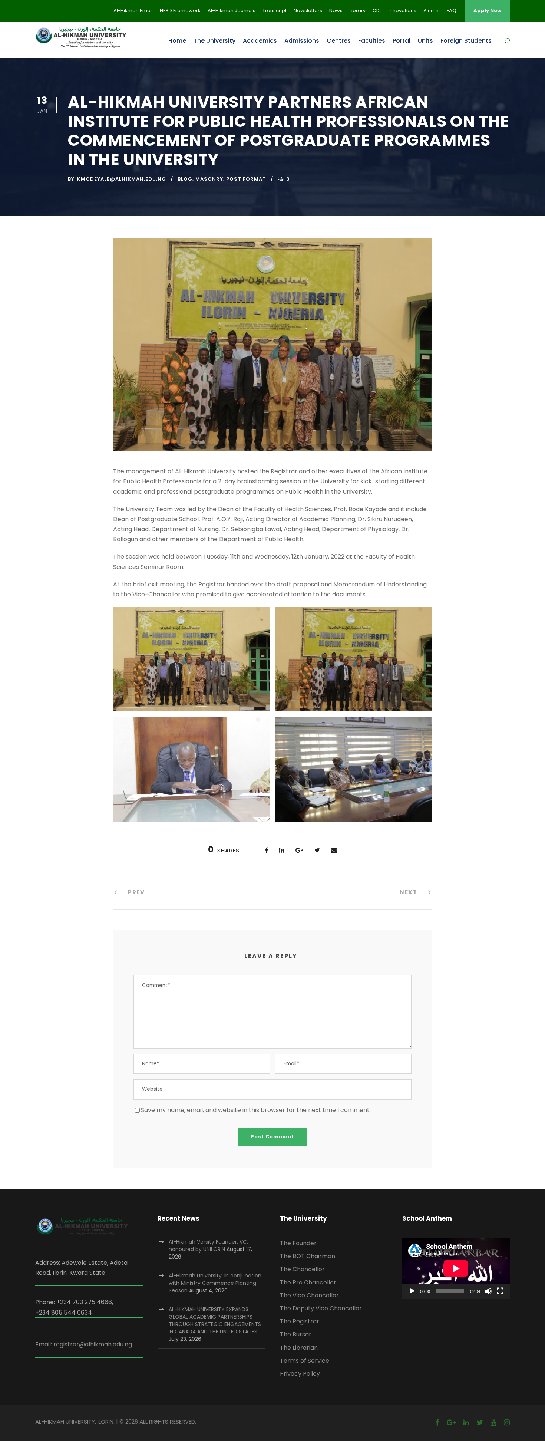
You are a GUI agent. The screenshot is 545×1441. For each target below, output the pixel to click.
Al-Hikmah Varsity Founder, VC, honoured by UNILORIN (208, 1245)
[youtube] (493, 1423)
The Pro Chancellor (308, 1282)
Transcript (274, 10)
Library (358, 10)
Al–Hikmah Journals (231, 10)
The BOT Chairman (307, 1256)
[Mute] (488, 1291)
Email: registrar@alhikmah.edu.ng (83, 1344)
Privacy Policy (300, 1373)
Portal (401, 40)
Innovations (402, 10)
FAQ (451, 10)
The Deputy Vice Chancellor (321, 1308)
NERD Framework (180, 10)
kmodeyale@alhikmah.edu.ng (121, 178)
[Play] (412, 1291)
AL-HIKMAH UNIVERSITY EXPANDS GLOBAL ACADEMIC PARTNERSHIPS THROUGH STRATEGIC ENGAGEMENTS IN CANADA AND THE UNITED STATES (215, 1320)
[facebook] (437, 1423)
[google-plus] (451, 1423)
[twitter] (479, 1423)
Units (425, 40)
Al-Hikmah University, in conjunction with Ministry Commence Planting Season (215, 1283)
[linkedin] (466, 1423)
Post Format (246, 178)
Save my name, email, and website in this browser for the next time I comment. (256, 1110)
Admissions (301, 40)
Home (177, 40)
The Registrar (299, 1321)
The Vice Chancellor (309, 1295)
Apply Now (487, 10)
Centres (339, 40)
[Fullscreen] (500, 1291)
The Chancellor (302, 1269)
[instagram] (507, 1423)
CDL (377, 10)
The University (214, 40)
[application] (456, 1268)
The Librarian (299, 1347)
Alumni (431, 10)
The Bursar (295, 1334)
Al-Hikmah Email (133, 10)
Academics (260, 40)
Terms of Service (304, 1360)
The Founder (298, 1243)
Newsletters (308, 10)
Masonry (209, 178)
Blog (185, 178)
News (336, 10)
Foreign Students (466, 40)
